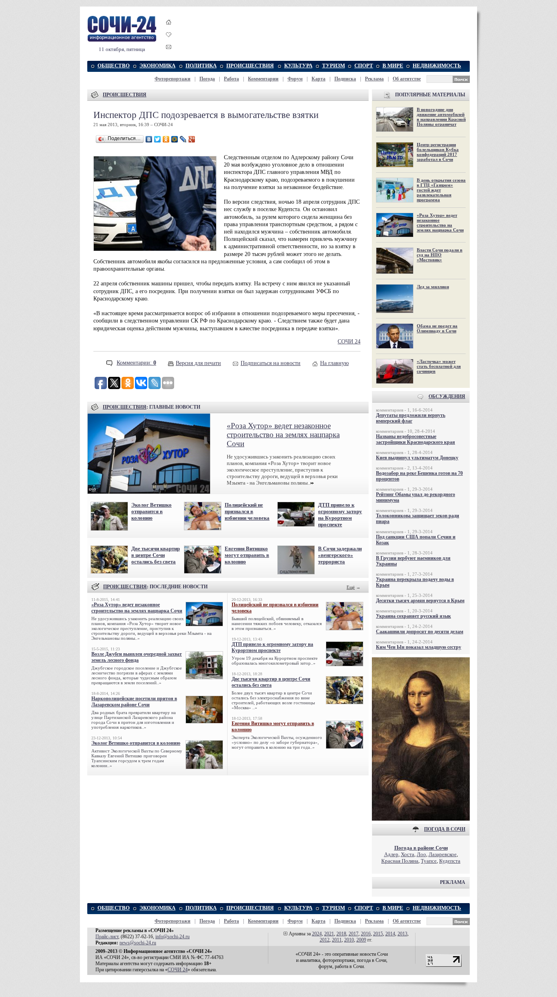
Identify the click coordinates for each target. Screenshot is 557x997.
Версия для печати (198, 363)
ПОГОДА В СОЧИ (444, 829)
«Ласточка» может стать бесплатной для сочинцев (439, 366)
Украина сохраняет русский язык (413, 616)
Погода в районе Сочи (421, 848)
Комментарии (263, 79)
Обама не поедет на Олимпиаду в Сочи (437, 328)
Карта (318, 79)
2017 (353, 934)
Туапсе (429, 861)
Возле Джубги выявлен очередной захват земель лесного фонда (136, 657)
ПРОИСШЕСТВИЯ (250, 65)
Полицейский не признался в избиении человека (247, 511)
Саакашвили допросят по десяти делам (419, 631)
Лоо (421, 854)
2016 (366, 934)
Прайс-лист (106, 936)
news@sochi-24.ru (137, 943)
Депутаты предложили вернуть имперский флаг (410, 418)
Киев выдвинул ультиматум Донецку (417, 458)
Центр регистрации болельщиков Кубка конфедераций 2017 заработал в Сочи (438, 152)
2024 (317, 934)
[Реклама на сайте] (421, 819)
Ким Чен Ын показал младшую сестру (418, 647)
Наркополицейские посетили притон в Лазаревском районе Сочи (134, 702)
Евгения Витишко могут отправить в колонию (247, 555)
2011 (337, 940)
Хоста (407, 854)
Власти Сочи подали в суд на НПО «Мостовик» (439, 254)
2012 (324, 940)
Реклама (374, 79)
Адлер (391, 854)
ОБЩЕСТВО (113, 65)
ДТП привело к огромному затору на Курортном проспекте (340, 514)
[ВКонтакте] (149, 139)
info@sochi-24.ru (172, 936)
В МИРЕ (392, 65)
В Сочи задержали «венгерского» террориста (340, 555)
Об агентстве (407, 79)
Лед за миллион (433, 286)
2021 (329, 934)
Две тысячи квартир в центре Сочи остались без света (155, 555)
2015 (378, 934)
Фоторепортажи (172, 79)
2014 (390, 934)
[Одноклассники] (166, 139)
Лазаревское (443, 854)
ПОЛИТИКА (201, 65)
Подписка (345, 79)
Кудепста (449, 861)
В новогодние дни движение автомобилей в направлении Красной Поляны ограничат (441, 117)
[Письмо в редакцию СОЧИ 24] (169, 48)
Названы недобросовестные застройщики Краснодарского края (415, 439)
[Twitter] (157, 139)
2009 (361, 940)
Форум (295, 79)
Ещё (351, 587)
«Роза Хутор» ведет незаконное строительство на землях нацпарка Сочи (283, 434)
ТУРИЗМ (333, 65)
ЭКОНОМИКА (157, 65)
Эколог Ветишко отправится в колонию (151, 511)
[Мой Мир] (174, 139)
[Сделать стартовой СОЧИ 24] (169, 30)
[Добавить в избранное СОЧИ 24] (169, 42)
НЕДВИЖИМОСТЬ (437, 65)
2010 (349, 940)
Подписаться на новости (271, 363)
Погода (207, 79)
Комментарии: (136, 363)
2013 (402, 934)
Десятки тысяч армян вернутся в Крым (420, 600)
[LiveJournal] (183, 139)
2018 (341, 934)
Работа (231, 79)
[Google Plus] (192, 139)
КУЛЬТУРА (298, 65)
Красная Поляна (399, 861)
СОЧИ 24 (349, 341)
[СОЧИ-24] (122, 40)
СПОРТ (363, 65)
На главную (334, 363)
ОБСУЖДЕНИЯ (447, 396)
